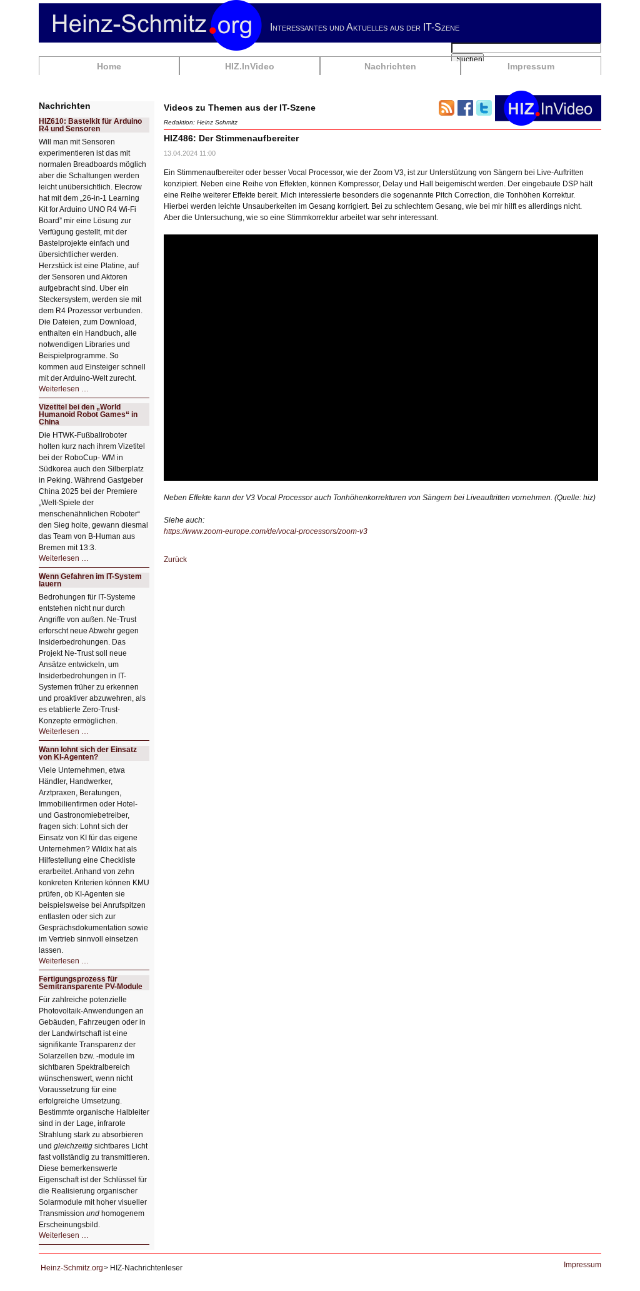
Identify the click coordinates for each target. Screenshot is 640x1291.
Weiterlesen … (64, 388)
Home (109, 66)
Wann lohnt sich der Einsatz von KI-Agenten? (88, 753)
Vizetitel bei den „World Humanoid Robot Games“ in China (88, 414)
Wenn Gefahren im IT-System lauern (90, 580)
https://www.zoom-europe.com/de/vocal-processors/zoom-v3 (266, 531)
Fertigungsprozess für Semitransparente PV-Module (90, 983)
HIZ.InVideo (249, 66)
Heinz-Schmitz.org (72, 1267)
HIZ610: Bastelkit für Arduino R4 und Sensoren (90, 125)
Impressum (531, 66)
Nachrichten (390, 66)
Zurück (175, 559)
